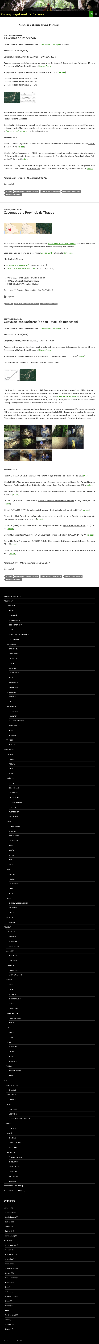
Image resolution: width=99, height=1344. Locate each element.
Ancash (9, 754)
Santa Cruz (13, 687)
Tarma (11, 860)
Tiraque (56, 44)
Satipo (11, 855)
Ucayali (9, 917)
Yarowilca (13, 817)
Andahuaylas (14, 941)
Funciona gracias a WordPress (14, 1341)
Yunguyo (13, 1061)
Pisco (11, 1037)
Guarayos (13, 1171)
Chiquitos (13, 1162)
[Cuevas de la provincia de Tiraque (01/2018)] (44, 228)
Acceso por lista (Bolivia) (14, 1191)
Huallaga (13, 716)
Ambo (11, 783)
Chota (11, 663)
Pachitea (12, 807)
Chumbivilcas (14, 999)
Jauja (11, 845)
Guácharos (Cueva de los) (17, 265)
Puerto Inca (14, 812)
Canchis (12, 994)
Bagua (11, 610)
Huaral (12, 879)
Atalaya (12, 922)
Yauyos (12, 893)
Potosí (9, 1133)
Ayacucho (10, 965)
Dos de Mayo (14, 788)
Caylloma (13, 960)
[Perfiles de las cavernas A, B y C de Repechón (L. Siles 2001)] (28, 97)
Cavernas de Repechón (20, 38)
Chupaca (12, 831)
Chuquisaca (11, 1095)
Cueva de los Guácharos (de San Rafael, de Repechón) (41, 322)
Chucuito (13, 1047)
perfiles (62, 72)
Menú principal (96, 14)
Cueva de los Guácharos (16, 131)
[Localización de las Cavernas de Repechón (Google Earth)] (12, 97)
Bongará (13, 615)
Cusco (9, 980)
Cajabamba (13, 649)
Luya (11, 630)
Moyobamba (14, 726)
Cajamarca (11, 644)
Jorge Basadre (15, 1071)
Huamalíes (13, 793)
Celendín (13, 658)
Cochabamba (16, 35)
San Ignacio (14, 682)
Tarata (12, 1076)
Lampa (11, 1052)
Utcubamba (14, 639)
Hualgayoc (14, 673)
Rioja (11, 730)
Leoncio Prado (15, 802)
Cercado (12, 1128)
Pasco (8, 898)
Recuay (12, 764)
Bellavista (13, 711)
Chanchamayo (15, 826)
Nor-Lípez (13, 1147)
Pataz (11, 702)
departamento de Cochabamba (61, 243)
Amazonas (10, 606)
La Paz (8, 1104)
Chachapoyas (14, 620)
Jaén (11, 678)
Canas (11, 989)
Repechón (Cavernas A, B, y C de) (20, 268)
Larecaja (12, 1109)
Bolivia (7, 35)
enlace (21, 146)
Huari (11, 759)
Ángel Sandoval (15, 1157)
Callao (12, 874)
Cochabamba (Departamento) (26, 191)
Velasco (12, 1181)
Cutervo (12, 668)
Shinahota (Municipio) (71, 191)
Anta (11, 984)
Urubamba (13, 1008)
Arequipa (10, 951)
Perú (6, 1240)
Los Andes (13, 1114)
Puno (8, 1042)
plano (81, 356)
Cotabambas (14, 946)
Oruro (9, 1123)
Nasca (11, 1032)
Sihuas (11, 769)
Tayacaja (12, 1023)
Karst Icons (68, 253)
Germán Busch (15, 1167)
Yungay (12, 773)
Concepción (14, 836)
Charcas (12, 1138)
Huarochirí (14, 884)
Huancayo (13, 841)
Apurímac (10, 932)
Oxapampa (13, 908)
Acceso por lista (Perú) (13, 1186)
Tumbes (9, 740)
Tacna (8, 1066)
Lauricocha (14, 797)
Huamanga (13, 970)
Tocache (12, 735)
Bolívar (12, 697)
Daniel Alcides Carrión (18, 903)
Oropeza (12, 1100)
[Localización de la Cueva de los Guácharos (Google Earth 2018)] (28, 375)
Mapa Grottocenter (12, 596)
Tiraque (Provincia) (13, 194)
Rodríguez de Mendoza (19, 634)
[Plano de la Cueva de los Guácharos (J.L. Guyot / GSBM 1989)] (12, 375)
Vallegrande (14, 1176)
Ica (7, 1028)
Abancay (12, 937)
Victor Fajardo (15, 975)
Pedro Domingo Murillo (19, 1119)
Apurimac (9, 1254)
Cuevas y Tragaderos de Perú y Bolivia (22, 14)
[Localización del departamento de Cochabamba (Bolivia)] (12, 228)
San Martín (11, 706)
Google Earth (45, 66)
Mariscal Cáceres (16, 721)
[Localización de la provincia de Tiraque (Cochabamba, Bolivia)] (28, 228)
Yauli (11, 865)
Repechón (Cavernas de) (51, 191)
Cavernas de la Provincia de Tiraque (29, 212)
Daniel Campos (15, 1143)
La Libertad (11, 692)
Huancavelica (12, 1013)
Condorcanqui (15, 625)
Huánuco (10, 778)
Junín (8, 821)
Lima (8, 869)
